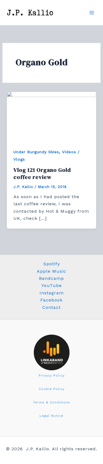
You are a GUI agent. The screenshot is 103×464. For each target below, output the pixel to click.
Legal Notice (51, 416)
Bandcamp (51, 278)
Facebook (51, 300)
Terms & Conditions (51, 402)
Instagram (52, 292)
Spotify (51, 263)
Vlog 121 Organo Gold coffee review (42, 173)
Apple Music (51, 271)
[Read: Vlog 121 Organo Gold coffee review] (51, 116)
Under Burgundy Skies (36, 152)
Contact (51, 307)
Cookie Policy (52, 389)
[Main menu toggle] (92, 12)
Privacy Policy (52, 375)
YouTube (51, 285)
